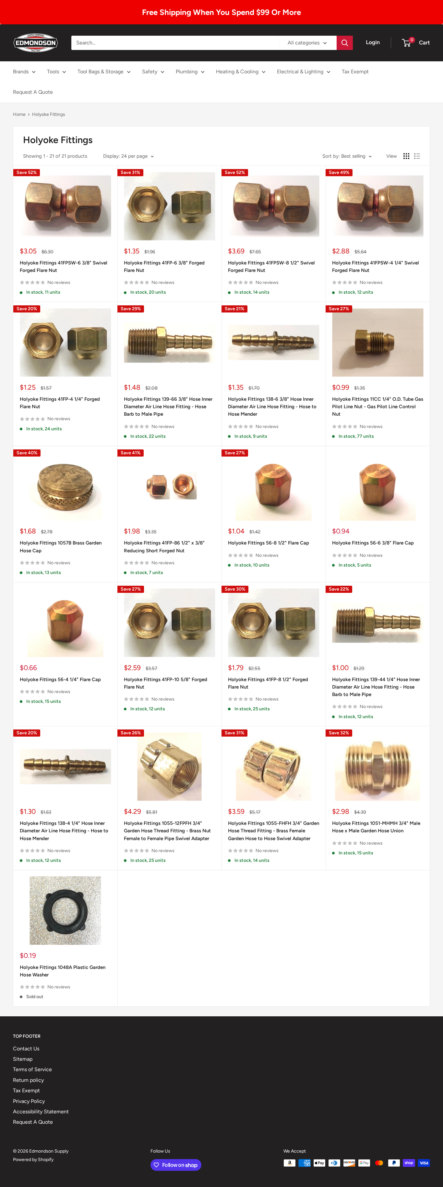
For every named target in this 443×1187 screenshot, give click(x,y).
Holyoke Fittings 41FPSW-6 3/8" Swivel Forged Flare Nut (63, 266)
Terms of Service (32, 1069)
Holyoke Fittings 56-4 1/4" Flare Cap (60, 679)
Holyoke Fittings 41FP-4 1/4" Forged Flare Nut (60, 403)
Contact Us (26, 1049)
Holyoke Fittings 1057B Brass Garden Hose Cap (61, 546)
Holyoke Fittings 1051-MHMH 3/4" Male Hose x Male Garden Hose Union (376, 827)
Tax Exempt (355, 71)
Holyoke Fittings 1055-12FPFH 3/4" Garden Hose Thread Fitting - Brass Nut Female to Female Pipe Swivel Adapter (167, 830)
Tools (53, 71)
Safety (149, 71)
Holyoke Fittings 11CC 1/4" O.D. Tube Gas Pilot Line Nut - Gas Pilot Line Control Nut (377, 406)
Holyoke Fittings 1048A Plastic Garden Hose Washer (62, 971)
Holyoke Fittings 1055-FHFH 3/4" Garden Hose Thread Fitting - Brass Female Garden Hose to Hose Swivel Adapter (273, 830)
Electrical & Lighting (300, 71)
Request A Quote (33, 92)
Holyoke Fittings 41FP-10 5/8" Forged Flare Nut (165, 683)
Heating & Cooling (237, 71)
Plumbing (187, 71)
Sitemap (22, 1059)
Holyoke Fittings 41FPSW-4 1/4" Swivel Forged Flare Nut (375, 266)
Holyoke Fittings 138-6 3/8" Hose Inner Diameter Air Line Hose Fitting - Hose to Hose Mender (272, 406)
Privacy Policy (29, 1101)
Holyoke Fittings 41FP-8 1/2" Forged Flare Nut (268, 683)
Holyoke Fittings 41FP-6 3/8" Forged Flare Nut (164, 266)
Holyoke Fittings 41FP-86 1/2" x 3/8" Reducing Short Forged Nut (164, 546)
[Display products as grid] (406, 156)
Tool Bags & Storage (101, 71)
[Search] (345, 43)
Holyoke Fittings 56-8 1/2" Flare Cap (268, 543)
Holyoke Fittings (48, 114)
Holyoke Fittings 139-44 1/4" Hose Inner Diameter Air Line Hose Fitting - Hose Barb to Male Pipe (376, 687)
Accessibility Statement (41, 1111)
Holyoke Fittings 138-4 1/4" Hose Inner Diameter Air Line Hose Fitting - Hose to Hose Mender (64, 830)
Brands (21, 71)
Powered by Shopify (33, 1159)
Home (19, 114)
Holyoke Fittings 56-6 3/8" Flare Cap (373, 543)
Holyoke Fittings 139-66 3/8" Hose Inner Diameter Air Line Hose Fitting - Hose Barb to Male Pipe (168, 406)
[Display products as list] (417, 156)
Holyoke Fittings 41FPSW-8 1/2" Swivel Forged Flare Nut (271, 266)
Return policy (28, 1080)
